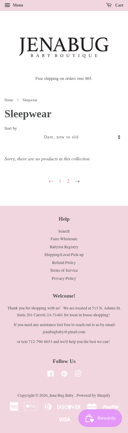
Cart (119, 5)
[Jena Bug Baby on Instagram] (78, 374)
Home (8, 100)
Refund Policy (64, 262)
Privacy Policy (64, 278)
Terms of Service (64, 270)
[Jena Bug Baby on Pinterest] (64, 374)
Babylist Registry (64, 246)
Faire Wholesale (64, 238)
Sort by (10, 128)
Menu (17, 5)
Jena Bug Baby (62, 395)
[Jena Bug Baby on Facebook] (50, 374)
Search (64, 231)
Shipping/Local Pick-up (64, 254)
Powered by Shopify (93, 395)
